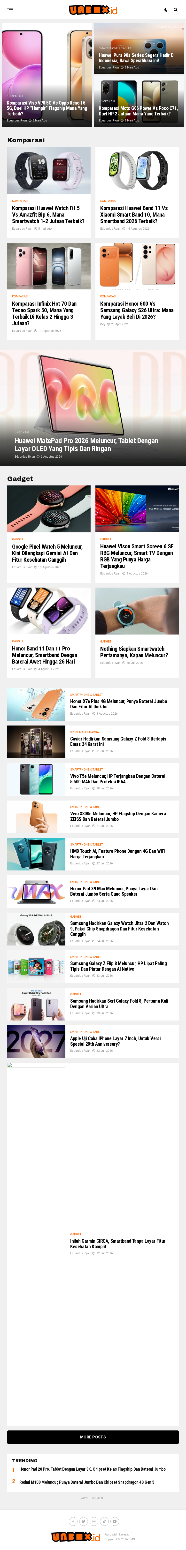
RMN (132, 1539)
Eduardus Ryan (17, 120)
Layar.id (124, 1534)
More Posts (93, 1437)
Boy (102, 324)
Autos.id (110, 1534)
